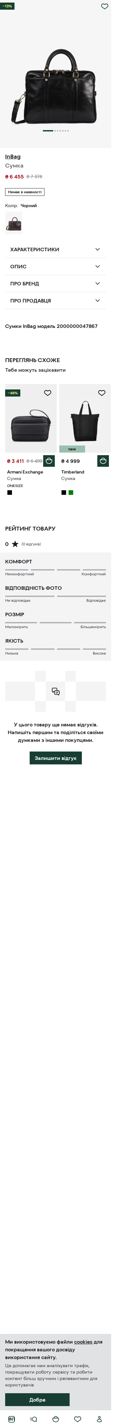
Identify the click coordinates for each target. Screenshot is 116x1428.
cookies (83, 1341)
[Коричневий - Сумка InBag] (14, 223)
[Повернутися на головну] (11, 1419)
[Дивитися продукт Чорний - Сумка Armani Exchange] (31, 418)
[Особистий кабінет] (99, 1419)
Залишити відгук (56, 758)
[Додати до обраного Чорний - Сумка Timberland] (101, 393)
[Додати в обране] (104, 6)
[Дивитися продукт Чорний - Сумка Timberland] (85, 418)
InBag (13, 156)
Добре (37, 1399)
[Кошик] (55, 1419)
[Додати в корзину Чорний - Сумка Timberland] (103, 461)
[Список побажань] (77, 1419)
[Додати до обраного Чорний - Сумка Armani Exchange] (47, 393)
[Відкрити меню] (33, 1419)
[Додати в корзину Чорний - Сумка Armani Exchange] (49, 461)
